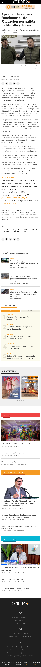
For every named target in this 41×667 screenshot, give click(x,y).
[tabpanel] (10, 387)
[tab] (17, 400)
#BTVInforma (7, 178)
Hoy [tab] (10, 311)
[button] (20, 50)
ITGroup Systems (30, 664)
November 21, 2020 (10, 203)
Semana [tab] (30, 311)
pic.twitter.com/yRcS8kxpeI (14, 198)
